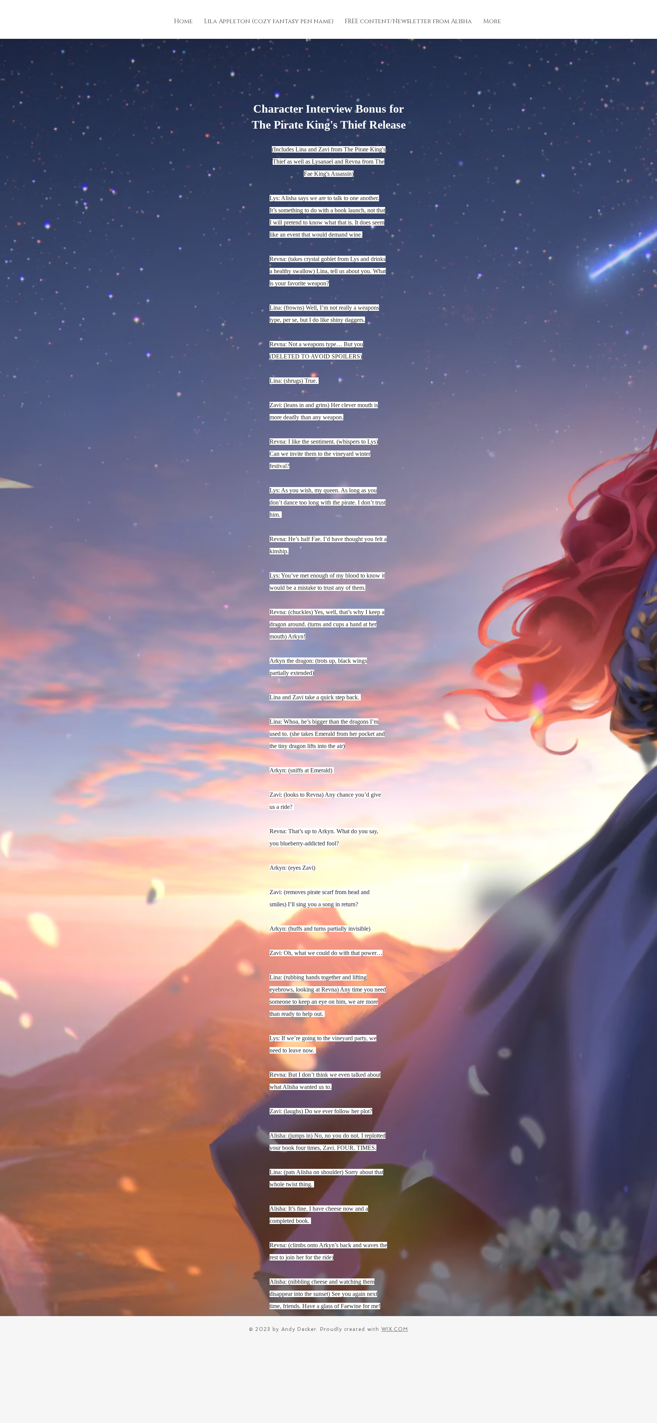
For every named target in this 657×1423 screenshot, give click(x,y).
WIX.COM (394, 1329)
